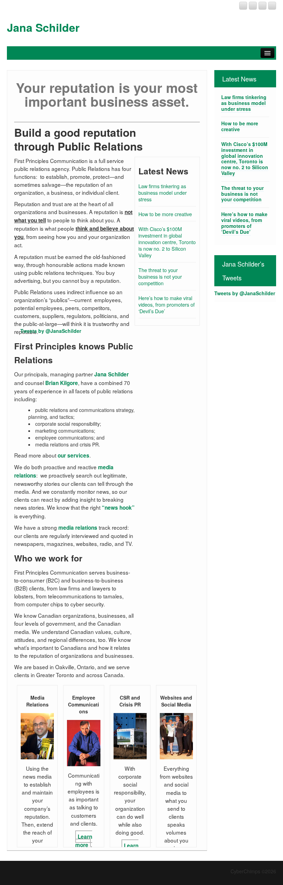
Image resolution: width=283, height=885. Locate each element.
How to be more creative (165, 214)
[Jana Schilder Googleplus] (243, 6)
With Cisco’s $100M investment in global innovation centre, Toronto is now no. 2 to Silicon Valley (167, 242)
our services (73, 455)
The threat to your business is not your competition (160, 276)
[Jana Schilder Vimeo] (262, 6)
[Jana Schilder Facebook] (253, 6)
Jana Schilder (43, 27)
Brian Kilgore (61, 383)
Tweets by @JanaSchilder (50, 330)
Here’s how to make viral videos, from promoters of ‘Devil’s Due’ (166, 304)
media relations (77, 527)
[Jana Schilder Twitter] (272, 6)
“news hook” (118, 507)
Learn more (83, 841)
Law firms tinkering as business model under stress (162, 192)
